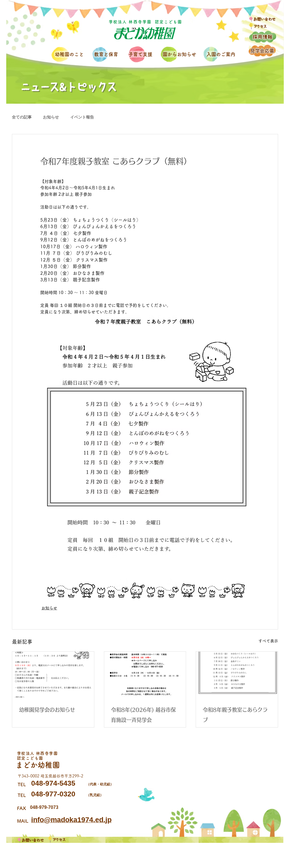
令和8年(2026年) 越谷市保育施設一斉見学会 (143, 714)
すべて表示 (268, 641)
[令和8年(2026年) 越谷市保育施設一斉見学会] (145, 675)
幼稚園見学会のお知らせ (47, 709)
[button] (70, 54)
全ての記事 (22, 117)
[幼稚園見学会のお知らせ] (53, 675)
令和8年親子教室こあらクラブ (235, 714)
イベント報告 (82, 117)
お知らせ (51, 117)
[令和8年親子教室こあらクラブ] (237, 675)
